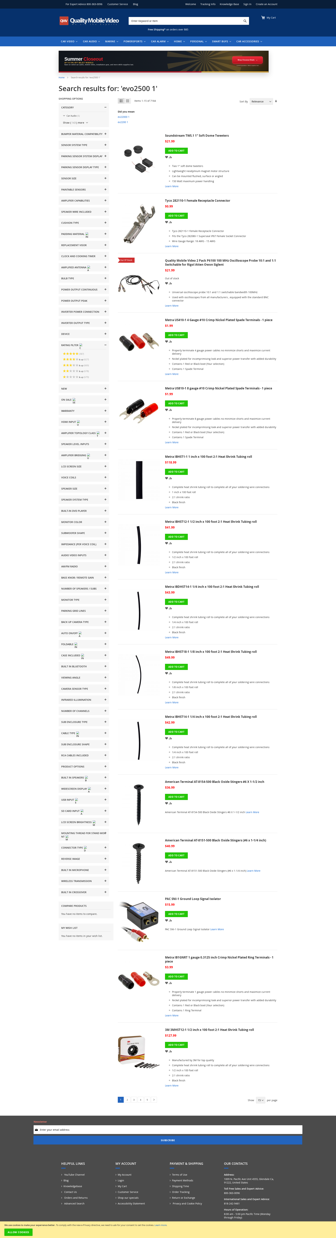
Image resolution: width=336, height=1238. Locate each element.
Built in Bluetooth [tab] (74, 666)
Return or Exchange (183, 1197)
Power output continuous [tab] (79, 289)
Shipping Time (180, 1186)
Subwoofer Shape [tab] (73, 533)
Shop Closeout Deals (246, 60)
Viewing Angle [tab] (70, 677)
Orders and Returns (76, 1197)
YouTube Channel (74, 1174)
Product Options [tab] (72, 766)
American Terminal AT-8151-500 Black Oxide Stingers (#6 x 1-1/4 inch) (215, 840)
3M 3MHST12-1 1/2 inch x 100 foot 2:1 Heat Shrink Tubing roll (209, 1030)
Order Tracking (181, 1192)
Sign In (247, 4)
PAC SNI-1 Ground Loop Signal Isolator (193, 899)
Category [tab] (67, 107)
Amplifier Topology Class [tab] (78, 433)
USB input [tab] (67, 799)
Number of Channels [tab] (75, 711)
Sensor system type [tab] (74, 145)
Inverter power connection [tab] (80, 311)
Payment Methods (182, 1180)
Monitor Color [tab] (71, 522)
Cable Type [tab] (68, 733)
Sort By (244, 101)
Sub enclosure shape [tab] (75, 744)
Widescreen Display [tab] (74, 788)
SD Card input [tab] (70, 811)
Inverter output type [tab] (75, 323)
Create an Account (266, 4)
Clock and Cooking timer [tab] (78, 256)
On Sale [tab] (66, 399)
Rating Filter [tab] (69, 345)
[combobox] (189, 21)
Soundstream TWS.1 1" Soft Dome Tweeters (197, 136)
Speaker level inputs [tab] (75, 444)
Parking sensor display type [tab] (80, 167)
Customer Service (117, 4)
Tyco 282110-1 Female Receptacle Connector (197, 201)
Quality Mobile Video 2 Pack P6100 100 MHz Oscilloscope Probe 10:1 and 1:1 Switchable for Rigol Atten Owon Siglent (220, 263)
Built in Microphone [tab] (75, 870)
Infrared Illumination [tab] (76, 699)
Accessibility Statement (131, 1203)
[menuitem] (68, 41)
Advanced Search (74, 1203)
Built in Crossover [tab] (73, 892)
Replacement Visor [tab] (74, 245)
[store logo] (89, 21)
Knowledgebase (73, 1186)
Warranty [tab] (67, 410)
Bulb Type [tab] (67, 278)
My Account (124, 1174)
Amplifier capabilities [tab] (75, 200)
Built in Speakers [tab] (72, 777)
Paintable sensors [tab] (73, 189)
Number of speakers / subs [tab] (79, 588)
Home (62, 77)
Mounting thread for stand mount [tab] (83, 834)
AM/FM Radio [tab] (69, 566)
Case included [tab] (70, 655)
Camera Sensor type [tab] (74, 688)
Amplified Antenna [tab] (73, 267)
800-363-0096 (94, 4)
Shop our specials (128, 1197)
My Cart (122, 1186)
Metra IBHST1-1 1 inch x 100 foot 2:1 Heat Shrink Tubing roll (208, 457)
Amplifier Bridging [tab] (73, 455)
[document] (168, 1229)
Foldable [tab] (67, 644)
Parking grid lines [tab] (73, 610)
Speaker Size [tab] (69, 488)
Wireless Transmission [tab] (76, 881)
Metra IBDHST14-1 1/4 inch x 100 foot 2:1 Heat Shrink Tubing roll (212, 587)
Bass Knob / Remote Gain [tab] (77, 577)
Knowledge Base (229, 4)
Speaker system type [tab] (74, 499)
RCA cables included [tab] (75, 755)
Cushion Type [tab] (70, 222)
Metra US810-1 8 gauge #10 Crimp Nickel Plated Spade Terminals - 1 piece (218, 388)
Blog (135, 4)
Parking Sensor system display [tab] (81, 156)
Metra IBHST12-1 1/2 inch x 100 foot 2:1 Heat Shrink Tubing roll (211, 522)
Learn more (161, 1225)
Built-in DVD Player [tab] (74, 510)
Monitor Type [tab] (70, 599)
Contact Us (70, 1192)
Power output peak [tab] (74, 300)
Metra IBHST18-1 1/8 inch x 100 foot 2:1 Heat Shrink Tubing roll (211, 652)
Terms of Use (179, 1174)
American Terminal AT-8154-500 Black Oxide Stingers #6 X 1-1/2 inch (214, 782)
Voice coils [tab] (68, 477)
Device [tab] (65, 334)
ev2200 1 (123, 122)
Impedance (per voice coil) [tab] (78, 544)
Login (121, 1180)
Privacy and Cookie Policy (187, 1203)
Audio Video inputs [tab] (73, 555)
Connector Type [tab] (72, 847)
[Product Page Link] (141, 162)
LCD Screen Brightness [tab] (76, 822)
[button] (166, 157)
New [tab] (64, 388)
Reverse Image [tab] (70, 858)
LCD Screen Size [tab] (71, 466)
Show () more (73, 122)
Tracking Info (207, 4)
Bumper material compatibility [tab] (81, 134)
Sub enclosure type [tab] (74, 722)
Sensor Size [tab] (68, 178)
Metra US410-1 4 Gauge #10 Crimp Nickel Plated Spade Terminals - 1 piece (218, 320)
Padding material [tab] (73, 234)
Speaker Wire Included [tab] (76, 211)
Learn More (171, 186)
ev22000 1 (124, 117)
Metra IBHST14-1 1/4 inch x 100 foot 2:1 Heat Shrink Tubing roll (211, 717)
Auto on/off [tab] (69, 633)
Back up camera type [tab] (75, 622)
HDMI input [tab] (68, 422)
